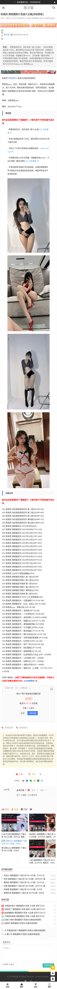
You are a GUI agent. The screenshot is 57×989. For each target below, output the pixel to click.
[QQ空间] (34, 780)
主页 (16, 809)
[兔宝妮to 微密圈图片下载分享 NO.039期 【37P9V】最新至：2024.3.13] (42, 822)
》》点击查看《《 (32, 161)
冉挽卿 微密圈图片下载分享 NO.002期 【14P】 (22, 889)
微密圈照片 (12, 78)
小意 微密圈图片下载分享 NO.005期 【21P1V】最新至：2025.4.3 (42, 862)
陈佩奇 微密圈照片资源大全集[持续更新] (41, 18)
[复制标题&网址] (42, 781)
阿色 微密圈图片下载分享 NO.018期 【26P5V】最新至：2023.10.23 (24, 879)
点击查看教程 (29, 681)
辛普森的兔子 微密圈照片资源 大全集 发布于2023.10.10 (24, 906)
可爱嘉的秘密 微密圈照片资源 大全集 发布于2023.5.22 (24, 916)
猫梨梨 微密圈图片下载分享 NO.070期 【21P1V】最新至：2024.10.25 (24, 882)
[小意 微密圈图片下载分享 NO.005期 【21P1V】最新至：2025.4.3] (42, 848)
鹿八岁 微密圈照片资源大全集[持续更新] (23, 934)
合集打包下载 (10, 18)
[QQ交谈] (53, 979)
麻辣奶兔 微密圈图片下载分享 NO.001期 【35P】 (23, 893)
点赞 (21, 774)
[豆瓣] (38, 781)
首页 (2, 18)
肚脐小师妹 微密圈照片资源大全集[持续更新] (21, 920)
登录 (22, 713)
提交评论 (49, 965)
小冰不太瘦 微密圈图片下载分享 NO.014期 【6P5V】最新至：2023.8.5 (13, 837)
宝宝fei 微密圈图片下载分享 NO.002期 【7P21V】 (23, 875)
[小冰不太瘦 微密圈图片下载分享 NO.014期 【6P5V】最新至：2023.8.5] (14, 822)
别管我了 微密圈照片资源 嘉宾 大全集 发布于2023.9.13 (24, 909)
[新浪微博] (23, 781)
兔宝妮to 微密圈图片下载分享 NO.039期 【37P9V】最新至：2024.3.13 (42, 837)
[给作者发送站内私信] (31, 809)
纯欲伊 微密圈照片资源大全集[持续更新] (20, 923)
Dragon (46, 977)
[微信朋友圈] (31, 781)
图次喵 (6, 35)
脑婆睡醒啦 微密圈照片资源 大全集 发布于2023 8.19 (24, 913)
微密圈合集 (21, 18)
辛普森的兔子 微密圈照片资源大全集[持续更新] (26, 930)
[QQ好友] (27, 781)
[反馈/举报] (40, 774)
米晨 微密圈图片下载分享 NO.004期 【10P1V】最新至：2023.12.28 (24, 886)
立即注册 (32, 713)
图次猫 (29, 8)
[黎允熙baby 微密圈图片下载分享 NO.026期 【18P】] (14, 842)
